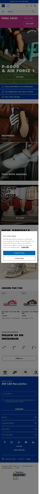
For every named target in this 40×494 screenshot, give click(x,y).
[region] (19, 247)
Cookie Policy (25, 247)
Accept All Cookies (19, 253)
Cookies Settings (19, 258)
